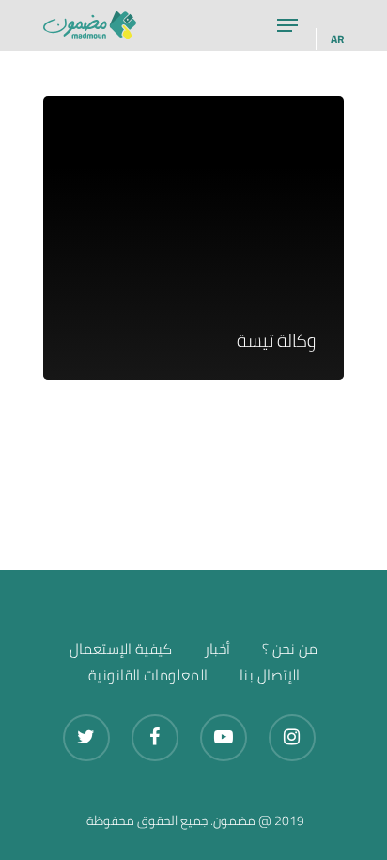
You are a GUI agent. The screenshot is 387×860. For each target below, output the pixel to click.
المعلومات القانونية (148, 674)
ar (337, 39)
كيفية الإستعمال (121, 648)
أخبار (217, 648)
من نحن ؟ (289, 648)
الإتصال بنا (270, 674)
